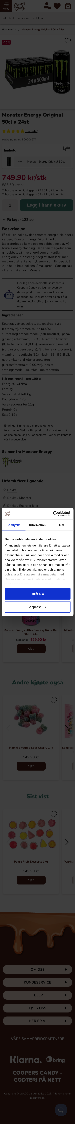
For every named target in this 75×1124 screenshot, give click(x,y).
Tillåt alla (37, 593)
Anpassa (35, 607)
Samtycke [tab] (13, 524)
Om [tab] (61, 524)
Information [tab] (37, 524)
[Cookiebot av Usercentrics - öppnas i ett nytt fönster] (53, 513)
